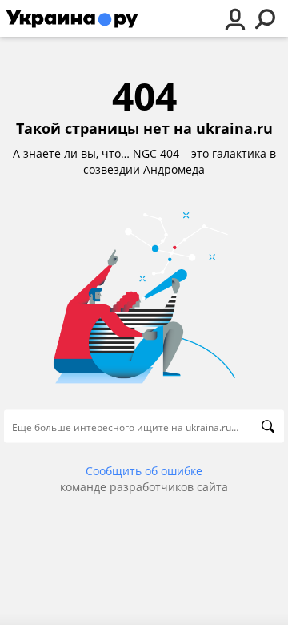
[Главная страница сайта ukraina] (72, 18)
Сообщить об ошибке (144, 470)
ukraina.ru (234, 129)
